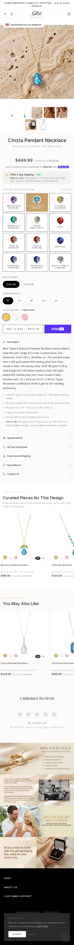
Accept (17, 934)
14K (43, 558)
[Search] (11, 14)
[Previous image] (4, 538)
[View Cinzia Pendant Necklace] (24, 636)
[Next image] (44, 538)
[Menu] (5, 14)
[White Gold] (15, 317)
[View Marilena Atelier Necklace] (24, 538)
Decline (32, 934)
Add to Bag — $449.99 (23, 329)
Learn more (42, 926)
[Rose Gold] (24, 317)
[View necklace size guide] (43, 124)
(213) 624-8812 (51, 912)
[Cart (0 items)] (69, 14)
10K (37, 558)
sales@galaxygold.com (27, 912)
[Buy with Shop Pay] (57, 329)
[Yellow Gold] (6, 317)
